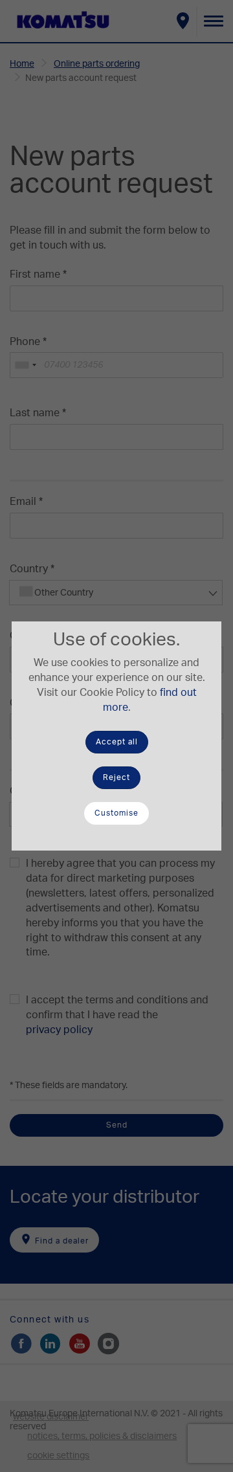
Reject (116, 777)
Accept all (117, 742)
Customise (116, 813)
